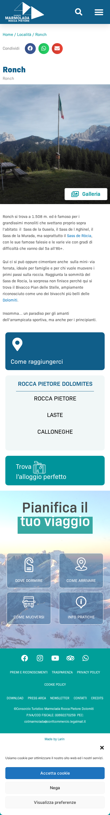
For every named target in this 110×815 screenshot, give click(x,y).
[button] (102, 747)
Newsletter (59, 698)
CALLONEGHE (55, 431)
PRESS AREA (37, 698)
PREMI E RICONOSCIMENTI (29, 672)
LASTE (55, 415)
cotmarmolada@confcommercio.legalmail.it (55, 721)
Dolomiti (10, 300)
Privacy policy (88, 672)
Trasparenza (62, 672)
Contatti (80, 698)
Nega (55, 787)
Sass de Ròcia (79, 235)
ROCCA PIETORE (55, 398)
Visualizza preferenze (55, 802)
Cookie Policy (55, 684)
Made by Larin (55, 739)
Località (24, 34)
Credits (97, 698)
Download (15, 698)
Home (8, 34)
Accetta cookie (55, 773)
